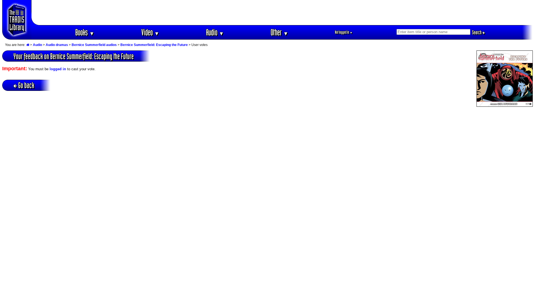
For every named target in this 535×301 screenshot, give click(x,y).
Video (150, 32)
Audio (215, 32)
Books (84, 32)
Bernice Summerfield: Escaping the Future (154, 45)
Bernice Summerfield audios (94, 45)
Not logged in (343, 32)
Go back (26, 85)
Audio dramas (57, 45)
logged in (58, 69)
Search (477, 32)
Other (279, 32)
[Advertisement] (282, 12)
